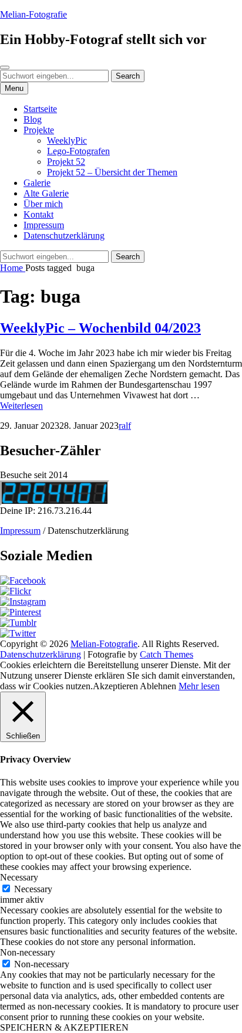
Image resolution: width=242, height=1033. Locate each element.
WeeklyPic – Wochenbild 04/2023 (100, 328)
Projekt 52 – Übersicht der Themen (112, 172)
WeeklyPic (67, 140)
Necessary (33, 889)
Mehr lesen (199, 686)
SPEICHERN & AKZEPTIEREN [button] (64, 1027)
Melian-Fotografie (33, 14)
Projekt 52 (66, 162)
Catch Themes (166, 654)
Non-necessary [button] (27, 952)
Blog (32, 119)
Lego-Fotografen (78, 151)
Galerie (37, 183)
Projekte (38, 130)
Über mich (43, 204)
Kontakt (38, 214)
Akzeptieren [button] (115, 686)
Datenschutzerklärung (64, 236)
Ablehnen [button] (158, 686)
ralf (125, 426)
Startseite (40, 109)
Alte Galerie (46, 193)
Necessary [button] (19, 877)
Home (12, 268)
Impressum (43, 225)
